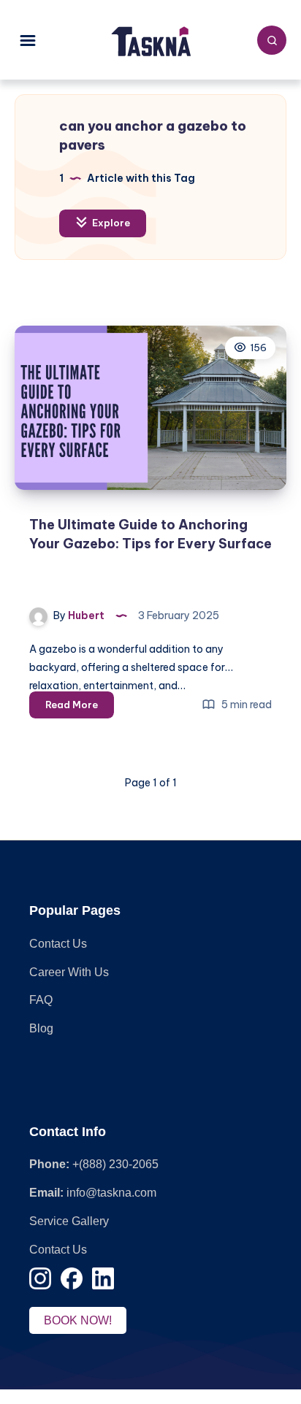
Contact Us (58, 943)
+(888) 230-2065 (115, 1164)
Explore (110, 223)
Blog (41, 1028)
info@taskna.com (111, 1192)
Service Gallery (69, 1221)
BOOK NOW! (78, 1320)
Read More (79, 708)
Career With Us (69, 972)
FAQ (41, 1000)
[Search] (271, 40)
